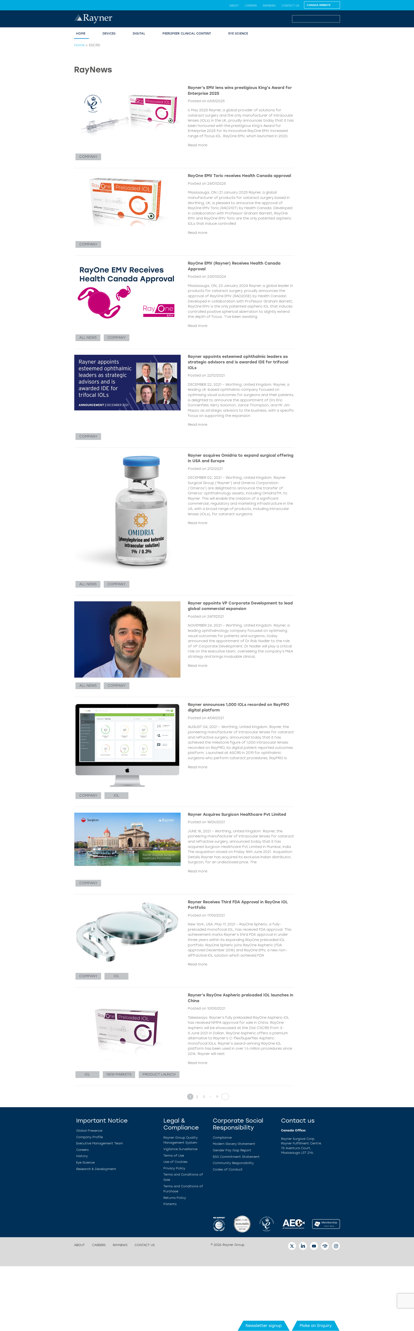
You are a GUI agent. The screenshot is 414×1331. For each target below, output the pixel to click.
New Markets (119, 1074)
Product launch (159, 1074)
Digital (139, 33)
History (82, 1156)
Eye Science (238, 33)
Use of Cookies (175, 1162)
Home (80, 33)
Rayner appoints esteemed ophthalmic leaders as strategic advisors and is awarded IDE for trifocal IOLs (238, 362)
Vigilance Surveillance (180, 1149)
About (234, 5)
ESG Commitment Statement (236, 1157)
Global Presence (89, 1130)
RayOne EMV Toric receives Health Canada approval (239, 175)
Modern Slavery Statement (234, 1144)
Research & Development (96, 1169)
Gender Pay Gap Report (232, 1150)
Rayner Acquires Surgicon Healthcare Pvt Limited (237, 814)
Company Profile (89, 1137)
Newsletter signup (264, 1325)
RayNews (269, 5)
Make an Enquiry (316, 1325)
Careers (251, 5)
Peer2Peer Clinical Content (186, 33)
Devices (109, 33)
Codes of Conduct (228, 1169)
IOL (116, 795)
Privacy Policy (174, 1168)
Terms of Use (173, 1155)
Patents (170, 1204)
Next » (224, 1097)
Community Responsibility (233, 1163)
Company (88, 156)
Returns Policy (174, 1198)
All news (88, 337)
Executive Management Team (99, 1143)
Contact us (290, 5)
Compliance (222, 1137)
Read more (197, 145)
